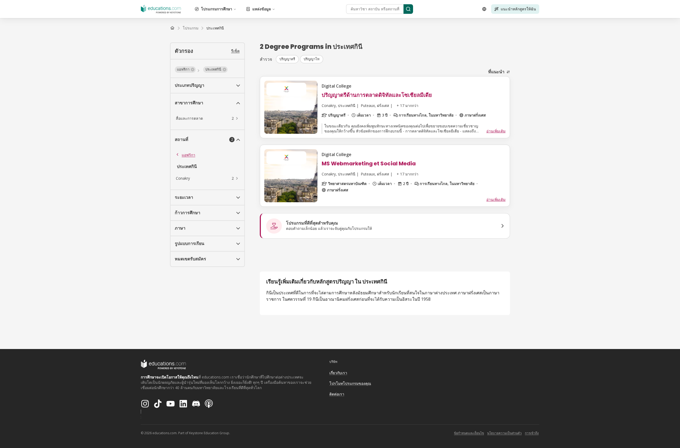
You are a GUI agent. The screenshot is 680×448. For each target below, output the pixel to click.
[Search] (408, 9)
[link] (215, 28)
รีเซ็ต (235, 50)
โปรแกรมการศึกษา (216, 8)
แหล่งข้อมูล (261, 8)
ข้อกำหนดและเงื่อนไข (469, 433)
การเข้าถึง (532, 433)
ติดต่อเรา (336, 394)
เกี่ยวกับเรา (338, 372)
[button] (185, 69)
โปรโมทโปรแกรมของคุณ (350, 383)
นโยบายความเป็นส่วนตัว (504, 433)
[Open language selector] (484, 9)
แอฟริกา (188, 154)
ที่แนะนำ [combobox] (496, 72)
